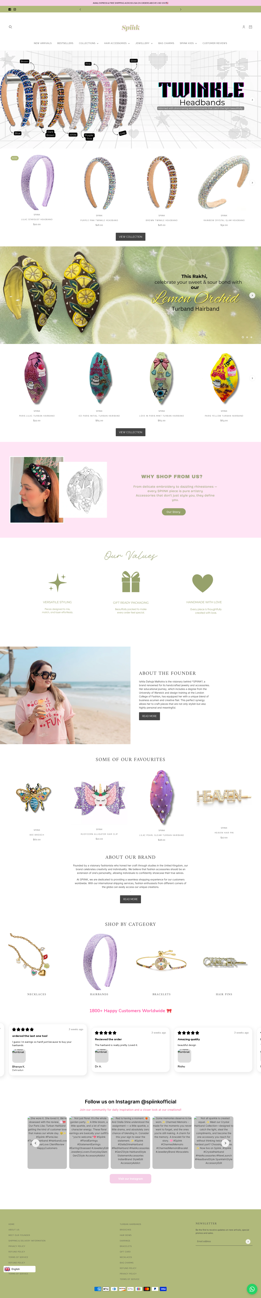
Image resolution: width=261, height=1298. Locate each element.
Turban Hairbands (130, 1224)
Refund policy (17, 1263)
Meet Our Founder (19, 1235)
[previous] (80, 9)
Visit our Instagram (130, 1178)
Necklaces (126, 1257)
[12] (247, 142)
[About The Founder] (65, 695)
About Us (14, 1230)
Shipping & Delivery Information (27, 1241)
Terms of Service (18, 1257)
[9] (234, 142)
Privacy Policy (17, 1246)
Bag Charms (127, 1263)
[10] (238, 142)
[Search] (10, 27)
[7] (226, 142)
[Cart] (250, 27)
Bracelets (126, 1246)
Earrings (125, 1241)
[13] (251, 142)
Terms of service (18, 1274)
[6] (221, 142)
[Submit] (248, 1241)
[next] (180, 9)
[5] (217, 142)
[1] (200, 142)
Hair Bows (126, 1235)
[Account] (244, 27)
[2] (204, 142)
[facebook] (9, 9)
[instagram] (14, 9)
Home (12, 1224)
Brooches (125, 1230)
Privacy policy (128, 1274)
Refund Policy (17, 1252)
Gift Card (125, 1252)
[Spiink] (131, 27)
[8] (230, 142)
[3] (209, 142)
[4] (213, 142)
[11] (243, 142)
